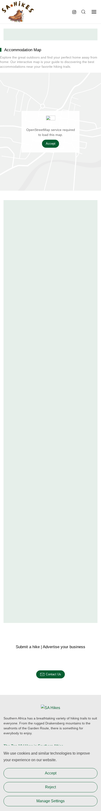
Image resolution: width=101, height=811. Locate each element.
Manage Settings (50, 801)
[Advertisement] (50, 34)
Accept (50, 143)
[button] (83, 12)
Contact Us (53, 674)
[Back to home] (17, 12)
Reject (50, 787)
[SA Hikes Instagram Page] (74, 12)
